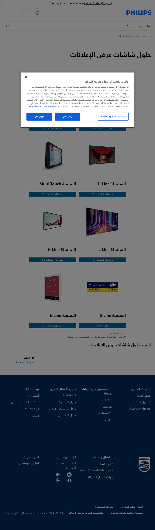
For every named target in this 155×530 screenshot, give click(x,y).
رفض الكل (67, 116)
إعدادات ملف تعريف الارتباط (113, 116)
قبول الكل (39, 116)
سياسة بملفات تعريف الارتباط (43, 106)
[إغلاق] (26, 77)
